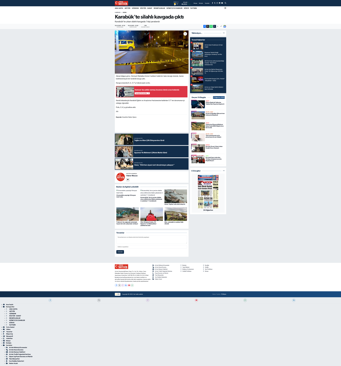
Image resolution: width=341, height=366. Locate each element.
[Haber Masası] (120, 177)
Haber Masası (132, 176)
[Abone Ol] (224, 26)
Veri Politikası (208, 269)
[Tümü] (224, 33)
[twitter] (98, 300)
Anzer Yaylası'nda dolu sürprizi (174, 204)
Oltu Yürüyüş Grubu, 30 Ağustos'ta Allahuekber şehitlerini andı (148, 223)
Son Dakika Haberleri (161, 277)
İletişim (184, 265)
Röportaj (9, 334)
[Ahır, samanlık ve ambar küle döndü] (175, 214)
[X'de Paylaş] (207, 26)
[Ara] (225, 3)
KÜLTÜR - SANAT (146, 8)
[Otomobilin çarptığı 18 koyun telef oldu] (127, 191)
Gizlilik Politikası (186, 271)
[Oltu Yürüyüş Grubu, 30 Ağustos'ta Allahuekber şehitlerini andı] (151, 214)
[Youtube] (129, 285)
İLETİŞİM (193, 8)
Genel (125, 12)
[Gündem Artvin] (121, 3)
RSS (118, 294)
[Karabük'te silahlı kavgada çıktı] (152, 52)
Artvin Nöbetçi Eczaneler (162, 265)
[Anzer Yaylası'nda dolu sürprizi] (175, 196)
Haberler (117, 12)
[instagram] (147, 300)
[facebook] (50, 300)
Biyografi (9, 336)
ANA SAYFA (119, 8)
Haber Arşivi (158, 279)
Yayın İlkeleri (185, 267)
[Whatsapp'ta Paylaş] (211, 26)
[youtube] (196, 300)
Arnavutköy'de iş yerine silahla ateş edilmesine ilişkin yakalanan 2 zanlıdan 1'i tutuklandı (151, 199)
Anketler (9, 338)
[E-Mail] (127, 179)
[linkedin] (293, 300)
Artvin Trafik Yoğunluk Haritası (163, 271)
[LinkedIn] (125, 285)
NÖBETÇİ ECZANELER (174, 8)
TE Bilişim (223, 294)
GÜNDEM (135, 8)
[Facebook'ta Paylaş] (204, 26)
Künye (206, 271)
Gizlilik (207, 267)
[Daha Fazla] (214, 26)
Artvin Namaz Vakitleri (161, 269)
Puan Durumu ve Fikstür (161, 273)
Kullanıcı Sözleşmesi (188, 269)
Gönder (120, 252)
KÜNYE (186, 8)
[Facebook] (116, 285)
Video (8, 329)
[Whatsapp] (132, 285)
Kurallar (207, 265)
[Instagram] (122, 285)
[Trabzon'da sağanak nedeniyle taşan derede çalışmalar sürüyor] (127, 214)
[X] (119, 285)
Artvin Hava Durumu (160, 267)
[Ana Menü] (225, 8)
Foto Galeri (10, 327)
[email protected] (120, 277)
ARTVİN (127, 8)
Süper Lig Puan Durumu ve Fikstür (21, 356)
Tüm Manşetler (159, 275)
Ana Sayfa (9, 304)
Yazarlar (9, 331)
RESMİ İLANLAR (159, 8)
